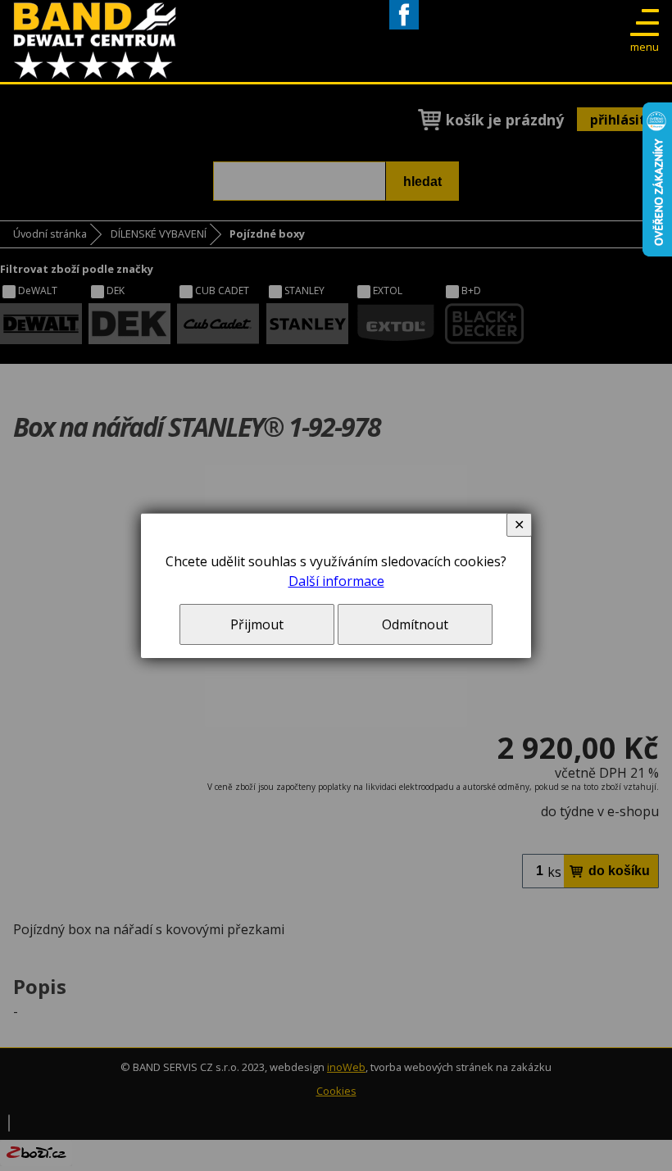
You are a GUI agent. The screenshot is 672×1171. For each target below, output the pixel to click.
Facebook (404, 29)
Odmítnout (415, 624)
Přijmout (257, 624)
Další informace (336, 581)
